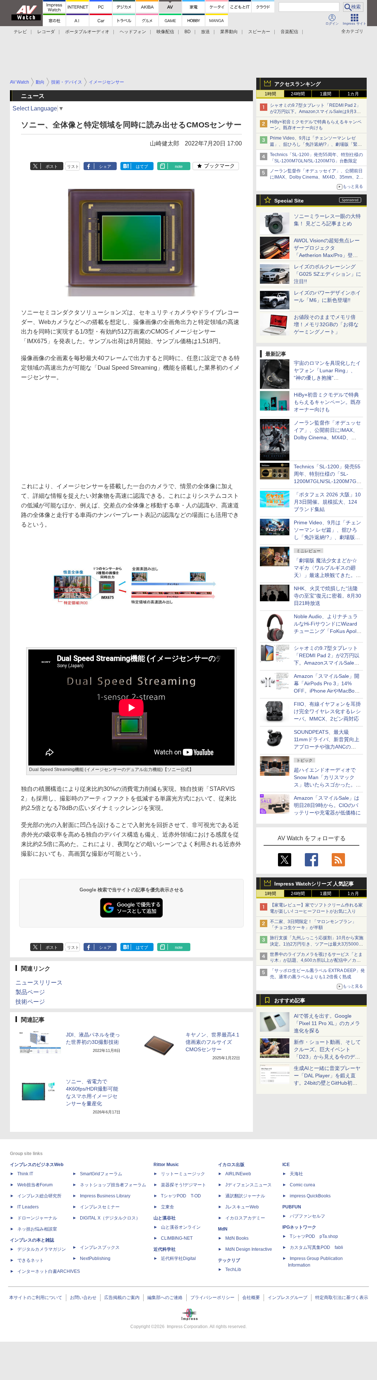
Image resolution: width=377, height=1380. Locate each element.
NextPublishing (95, 1258)
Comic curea (302, 1184)
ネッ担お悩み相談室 (37, 1229)
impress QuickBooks (310, 1195)
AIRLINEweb (238, 1173)
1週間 (325, 93)
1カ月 (353, 93)
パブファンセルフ (307, 1216)
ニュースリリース (39, 982)
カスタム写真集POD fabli (316, 1247)
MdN (223, 1229)
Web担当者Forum (35, 1184)
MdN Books (237, 1238)
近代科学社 (165, 1249)
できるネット (30, 1260)
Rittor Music (166, 1164)
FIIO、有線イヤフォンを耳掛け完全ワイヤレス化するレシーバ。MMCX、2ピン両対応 (327, 711)
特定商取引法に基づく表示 (341, 1297)
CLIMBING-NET (177, 1238)
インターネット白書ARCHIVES (48, 1271)
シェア (105, 166)
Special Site (289, 201)
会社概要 (251, 1297)
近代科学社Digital (178, 1258)
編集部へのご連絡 (165, 1297)
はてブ (142, 166)
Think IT (25, 1173)
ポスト (52, 166)
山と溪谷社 (165, 1218)
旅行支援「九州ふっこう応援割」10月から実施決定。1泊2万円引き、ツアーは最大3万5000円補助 (316, 944)
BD (187, 31)
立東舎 (167, 1207)
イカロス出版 (231, 1164)
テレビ (20, 31)
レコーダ (46, 31)
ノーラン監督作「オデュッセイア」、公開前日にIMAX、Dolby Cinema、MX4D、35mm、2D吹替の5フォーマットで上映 (316, 177)
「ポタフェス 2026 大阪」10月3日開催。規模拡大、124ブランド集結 (327, 502)
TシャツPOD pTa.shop (314, 1236)
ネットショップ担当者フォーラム (113, 1184)
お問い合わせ (83, 1297)
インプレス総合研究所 (39, 1195)
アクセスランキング (297, 84)
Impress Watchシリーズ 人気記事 (314, 884)
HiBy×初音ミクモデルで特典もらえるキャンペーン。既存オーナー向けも (327, 402)
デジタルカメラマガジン (41, 1249)
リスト (73, 166)
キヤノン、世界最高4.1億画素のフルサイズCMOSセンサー (212, 1042)
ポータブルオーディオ (87, 31)
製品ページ (30, 992)
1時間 (270, 93)
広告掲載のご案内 (122, 1297)
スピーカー (259, 31)
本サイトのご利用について (35, 1297)
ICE (286, 1164)
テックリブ (229, 1260)
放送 (205, 31)
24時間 (298, 93)
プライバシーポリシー (212, 1297)
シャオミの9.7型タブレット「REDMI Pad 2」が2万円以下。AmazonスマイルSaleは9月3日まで (315, 111)
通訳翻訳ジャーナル (245, 1195)
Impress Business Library (105, 1195)
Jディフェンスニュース (248, 1184)
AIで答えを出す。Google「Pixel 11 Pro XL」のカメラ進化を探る (327, 1023)
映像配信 (165, 31)
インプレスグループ (287, 1297)
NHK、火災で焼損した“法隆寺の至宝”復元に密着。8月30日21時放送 (327, 595)
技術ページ (30, 1002)
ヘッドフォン (133, 31)
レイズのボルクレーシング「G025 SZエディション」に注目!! (327, 274)
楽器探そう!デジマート (183, 1184)
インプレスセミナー (100, 1207)
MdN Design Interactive (248, 1249)
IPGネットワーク (299, 1227)
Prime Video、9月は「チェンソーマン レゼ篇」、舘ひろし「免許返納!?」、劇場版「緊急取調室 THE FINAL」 (316, 144)
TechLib (233, 1269)
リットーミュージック (183, 1173)
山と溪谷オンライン (181, 1227)
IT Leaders (28, 1207)
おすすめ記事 (289, 1000)
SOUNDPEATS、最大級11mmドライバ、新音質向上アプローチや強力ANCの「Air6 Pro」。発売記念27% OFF (326, 746)
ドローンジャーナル (37, 1218)
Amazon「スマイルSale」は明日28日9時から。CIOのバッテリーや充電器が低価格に (327, 805)
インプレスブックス (100, 1247)
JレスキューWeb (242, 1207)
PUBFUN (291, 1207)
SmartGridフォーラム (101, 1173)
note (179, 166)
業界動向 (229, 31)
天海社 (296, 1173)
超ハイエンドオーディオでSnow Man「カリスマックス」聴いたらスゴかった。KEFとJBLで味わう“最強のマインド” (327, 784)
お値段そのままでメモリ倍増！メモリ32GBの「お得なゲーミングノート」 (326, 324)
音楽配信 (289, 31)
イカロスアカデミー (245, 1218)
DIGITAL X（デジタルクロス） (110, 1218)
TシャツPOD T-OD (181, 1195)
